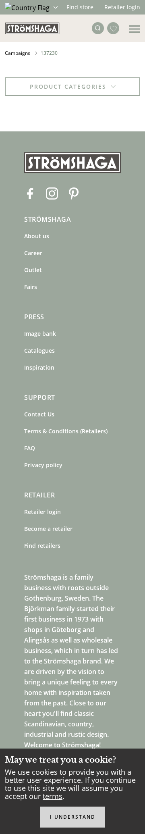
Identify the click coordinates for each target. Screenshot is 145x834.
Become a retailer (48, 528)
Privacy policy (43, 465)
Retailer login (122, 7)
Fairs (30, 287)
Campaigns (17, 53)
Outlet (33, 270)
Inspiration (39, 367)
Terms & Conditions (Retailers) (66, 431)
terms (52, 796)
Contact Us (39, 414)
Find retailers (42, 545)
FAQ (29, 448)
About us (36, 236)
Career (33, 253)
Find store (79, 7)
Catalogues (39, 350)
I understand (72, 816)
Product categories (68, 86)
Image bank (40, 333)
